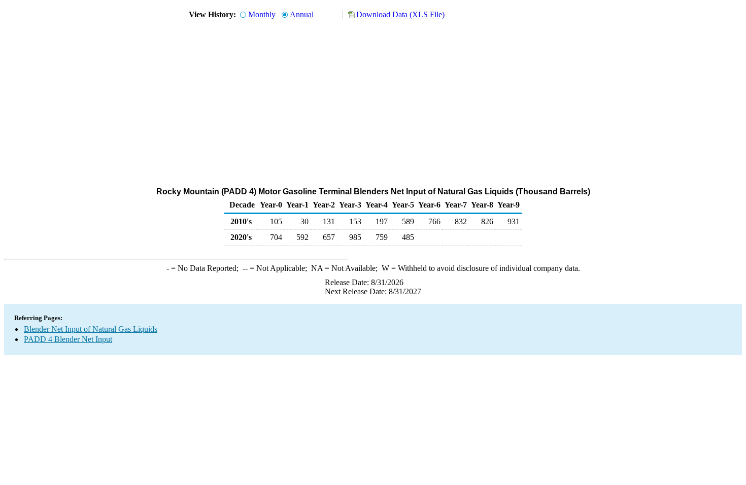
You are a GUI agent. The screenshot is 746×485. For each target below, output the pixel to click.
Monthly (262, 14)
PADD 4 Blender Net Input (68, 339)
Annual (302, 14)
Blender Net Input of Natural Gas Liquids (90, 329)
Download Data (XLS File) (400, 14)
